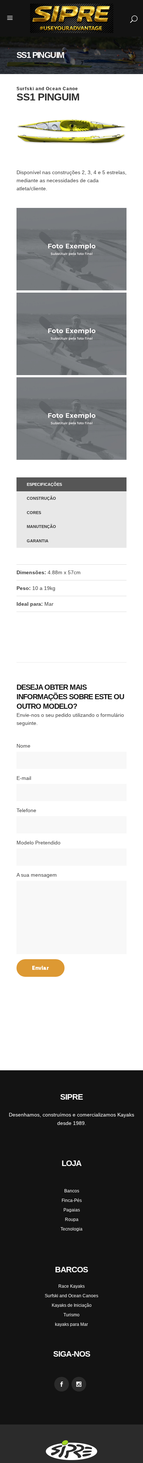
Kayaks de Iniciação (72, 1305)
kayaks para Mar (71, 1324)
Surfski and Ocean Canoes (71, 1295)
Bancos (71, 1191)
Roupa (71, 1219)
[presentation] (71, 484)
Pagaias (71, 1210)
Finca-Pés (72, 1200)
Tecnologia (71, 1229)
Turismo (71, 1314)
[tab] (71, 484)
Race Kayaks (71, 1286)
